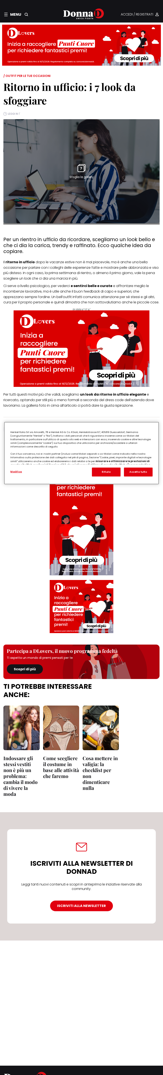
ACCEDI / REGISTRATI (137, 14)
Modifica (16, 471)
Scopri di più (25, 669)
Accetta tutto (138, 472)
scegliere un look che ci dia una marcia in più (40, 278)
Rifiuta (106, 472)
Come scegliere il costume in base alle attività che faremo (61, 767)
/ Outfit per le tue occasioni (27, 76)
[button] (12, 14)
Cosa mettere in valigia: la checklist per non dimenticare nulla (100, 773)
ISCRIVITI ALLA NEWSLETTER (81, 905)
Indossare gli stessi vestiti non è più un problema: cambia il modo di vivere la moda (20, 776)
